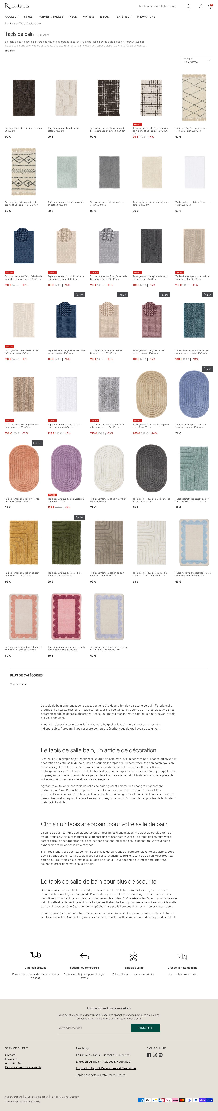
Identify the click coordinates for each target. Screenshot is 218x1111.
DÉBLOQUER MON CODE (145, 578)
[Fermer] (175, 518)
